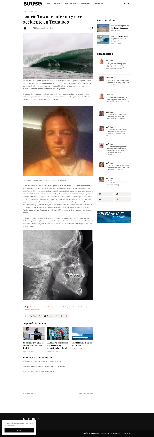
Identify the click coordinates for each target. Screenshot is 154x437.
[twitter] (123, 194)
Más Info (16, 425)
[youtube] (105, 199)
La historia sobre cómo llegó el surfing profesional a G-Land (57, 345)
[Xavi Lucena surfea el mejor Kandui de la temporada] (103, 39)
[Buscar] (129, 4)
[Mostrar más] (66, 316)
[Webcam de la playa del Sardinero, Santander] (103, 28)
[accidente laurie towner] (58, 141)
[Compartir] (92, 28)
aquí (37, 371)
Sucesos (26, 310)
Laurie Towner (48, 307)
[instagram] (123, 199)
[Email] (61, 316)
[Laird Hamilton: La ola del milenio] (82, 333)
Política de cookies (91, 433)
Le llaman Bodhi (61, 307)
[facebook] (105, 194)
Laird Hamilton (34, 12)
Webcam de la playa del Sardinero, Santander (120, 27)
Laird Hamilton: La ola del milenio (82, 344)
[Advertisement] (114, 263)
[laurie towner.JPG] (58, 56)
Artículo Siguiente (85, 394)
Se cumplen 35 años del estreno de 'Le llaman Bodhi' (33, 345)
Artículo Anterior (30, 394)
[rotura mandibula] (58, 265)
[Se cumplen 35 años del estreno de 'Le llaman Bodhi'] (34, 333)
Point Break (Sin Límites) (78, 307)
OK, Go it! (19, 430)
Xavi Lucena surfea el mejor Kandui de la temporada (119, 38)
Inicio (25, 12)
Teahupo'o (35, 310)
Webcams (56, 4)
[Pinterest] (56, 316)
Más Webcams (70, 4)
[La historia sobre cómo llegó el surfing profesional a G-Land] (58, 333)
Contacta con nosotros (110, 433)
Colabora (99, 4)
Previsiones (86, 4)
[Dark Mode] (125, 4)
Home (47, 4)
